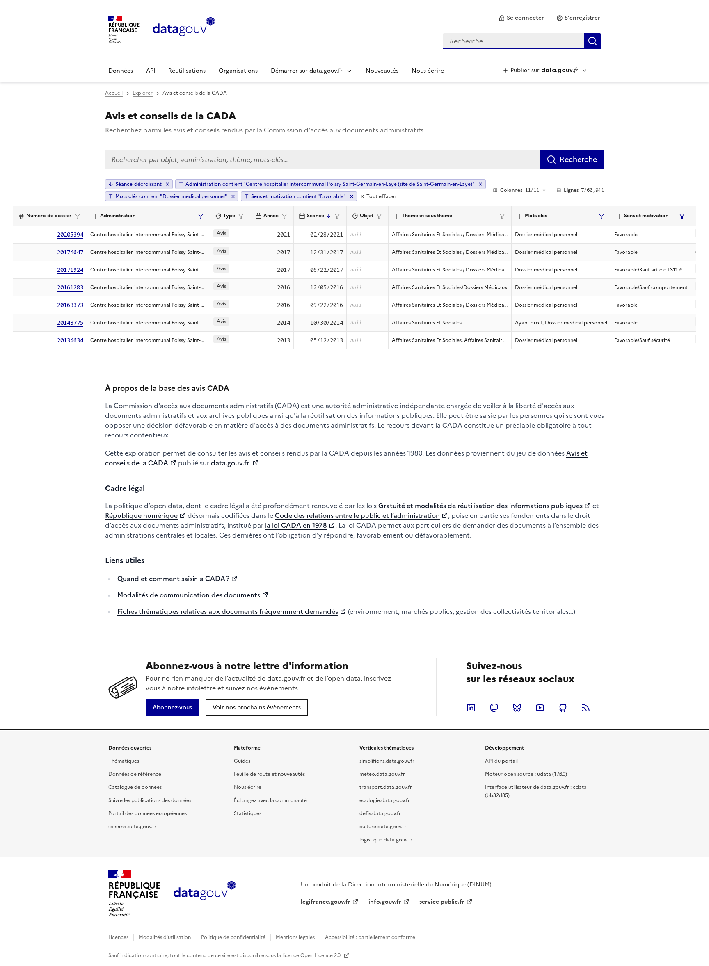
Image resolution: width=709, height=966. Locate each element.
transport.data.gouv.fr (385, 787)
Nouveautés (382, 70)
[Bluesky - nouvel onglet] (517, 707)
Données (120, 70)
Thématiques (123, 761)
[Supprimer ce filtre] (480, 184)
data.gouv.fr (231, 463)
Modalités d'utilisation (165, 937)
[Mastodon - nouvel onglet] (494, 707)
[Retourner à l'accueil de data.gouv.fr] (184, 29)
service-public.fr (441, 902)
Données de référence (134, 774)
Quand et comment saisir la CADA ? (173, 578)
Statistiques (247, 813)
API (150, 70)
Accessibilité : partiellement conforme (370, 937)
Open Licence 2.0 (321, 955)
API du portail (501, 761)
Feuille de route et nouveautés (269, 774)
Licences (118, 937)
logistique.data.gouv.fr (385, 839)
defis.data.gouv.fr (380, 813)
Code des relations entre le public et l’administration (357, 515)
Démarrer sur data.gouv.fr (307, 70)
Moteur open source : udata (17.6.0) (526, 774)
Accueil (114, 93)
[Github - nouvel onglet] (563, 707)
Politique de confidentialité (233, 937)
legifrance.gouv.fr (325, 902)
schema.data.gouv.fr (132, 826)
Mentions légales (295, 937)
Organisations (238, 70)
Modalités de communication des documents (188, 595)
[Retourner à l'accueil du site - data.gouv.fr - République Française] (205, 893)
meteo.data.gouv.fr (382, 774)
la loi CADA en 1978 (296, 525)
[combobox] (522, 41)
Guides (242, 761)
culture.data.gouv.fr (382, 826)
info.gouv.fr (384, 902)
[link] (521, 18)
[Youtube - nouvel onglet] (540, 707)
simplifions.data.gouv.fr (386, 761)
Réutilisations (187, 70)
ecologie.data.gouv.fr (384, 800)
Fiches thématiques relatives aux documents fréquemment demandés (227, 611)
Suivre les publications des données (149, 800)
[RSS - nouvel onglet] (586, 707)
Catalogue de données (135, 787)
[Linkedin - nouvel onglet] (471, 707)
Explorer (143, 93)
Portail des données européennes (147, 813)
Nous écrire (428, 70)
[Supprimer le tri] (167, 184)
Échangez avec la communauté (270, 800)
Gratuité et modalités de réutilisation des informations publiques (480, 505)
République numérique (141, 515)
